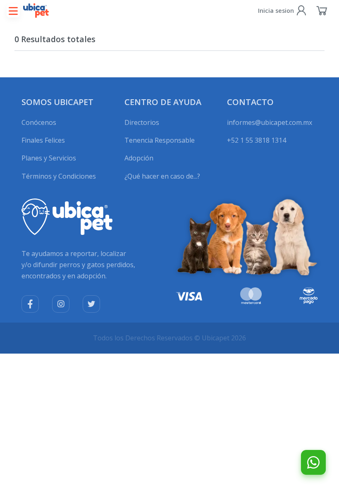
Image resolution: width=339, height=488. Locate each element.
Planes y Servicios (48, 158)
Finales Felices (43, 140)
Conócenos (38, 122)
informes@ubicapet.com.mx (269, 122)
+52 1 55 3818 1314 (256, 140)
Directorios (141, 122)
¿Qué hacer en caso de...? (162, 176)
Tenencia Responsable (159, 140)
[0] (321, 10)
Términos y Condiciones (58, 176)
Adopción (138, 158)
